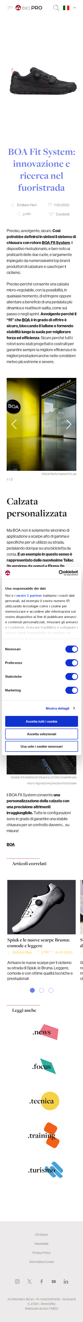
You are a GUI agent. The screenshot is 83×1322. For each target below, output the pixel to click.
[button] (69, 424)
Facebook (41, 1281)
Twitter (29, 1281)
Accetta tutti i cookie (41, 721)
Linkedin (66, 1281)
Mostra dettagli (57, 708)
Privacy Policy (41, 1253)
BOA (26, 319)
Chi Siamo (41, 1235)
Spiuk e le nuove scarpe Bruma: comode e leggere (38, 943)
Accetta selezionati (41, 734)
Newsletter (42, 1244)
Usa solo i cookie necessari (42, 746)
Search (56, 8)
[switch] (71, 662)
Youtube (54, 1281)
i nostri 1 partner (28, 595)
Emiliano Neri (27, 205)
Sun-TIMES (50, 1308)
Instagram (17, 1281)
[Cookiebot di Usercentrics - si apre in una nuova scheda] (59, 573)
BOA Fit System (56, 242)
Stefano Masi (22, 952)
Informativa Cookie (41, 1262)
